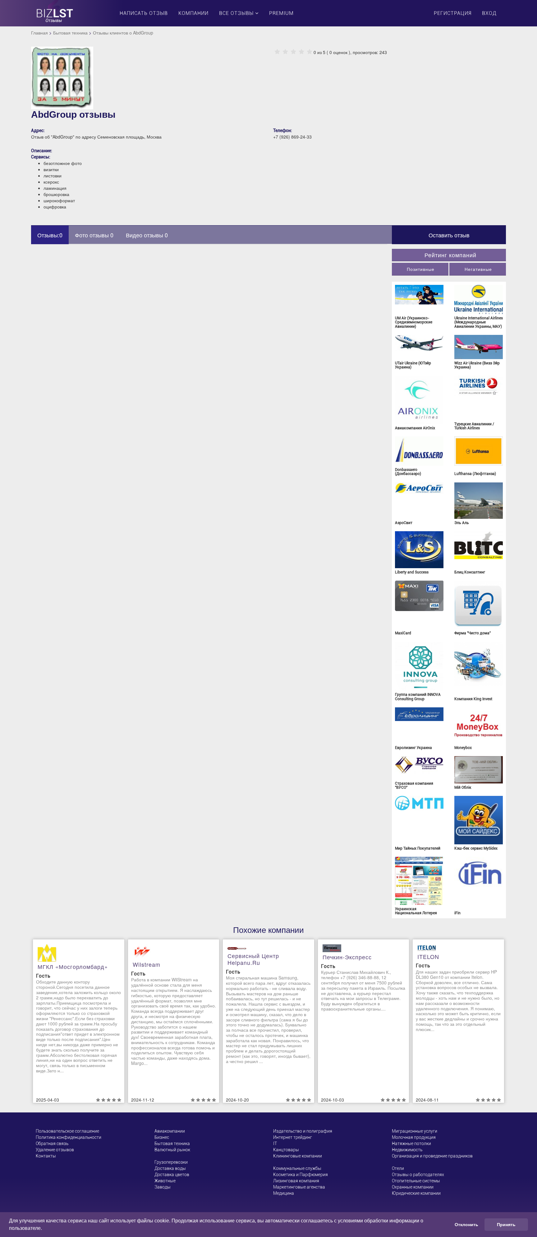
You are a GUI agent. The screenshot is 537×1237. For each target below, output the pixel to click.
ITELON (428, 956)
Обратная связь (52, 1143)
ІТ (275, 1143)
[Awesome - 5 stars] (309, 52)
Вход (489, 13)
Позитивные (420, 269)
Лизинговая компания (296, 1180)
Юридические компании (416, 1193)
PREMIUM (281, 13)
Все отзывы (237, 13)
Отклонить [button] (466, 1224)
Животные (165, 1180)
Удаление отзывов (55, 1149)
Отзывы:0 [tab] (49, 235)
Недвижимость (407, 1149)
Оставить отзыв (449, 235)
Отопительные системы (416, 1180)
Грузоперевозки (171, 1162)
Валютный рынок (172, 1149)
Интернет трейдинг (292, 1137)
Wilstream (146, 964)
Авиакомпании (169, 1131)
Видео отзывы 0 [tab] (147, 235)
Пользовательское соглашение (67, 1131)
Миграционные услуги (414, 1131)
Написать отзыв (144, 13)
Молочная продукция (414, 1137)
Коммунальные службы (297, 1168)
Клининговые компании (297, 1155)
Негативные (478, 269)
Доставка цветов (171, 1174)
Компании (193, 13)
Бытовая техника (70, 33)
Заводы (162, 1187)
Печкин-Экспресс (347, 957)
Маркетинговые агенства (299, 1187)
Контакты (46, 1155)
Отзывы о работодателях (418, 1174)
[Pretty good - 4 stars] (301, 52)
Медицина (283, 1193)
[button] (44, 1229)
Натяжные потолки (411, 1143)
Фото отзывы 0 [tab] (94, 235)
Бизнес (161, 1137)
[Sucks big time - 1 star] (277, 52)
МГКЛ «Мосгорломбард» (73, 966)
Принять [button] (506, 1224)
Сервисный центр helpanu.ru (253, 959)
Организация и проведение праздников (432, 1155)
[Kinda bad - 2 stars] (285, 52)
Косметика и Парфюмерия (300, 1174)
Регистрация (452, 13)
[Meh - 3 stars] (293, 52)
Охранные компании (413, 1187)
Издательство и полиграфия (302, 1131)
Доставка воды (170, 1168)
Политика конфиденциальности (68, 1137)
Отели (398, 1168)
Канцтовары (286, 1149)
